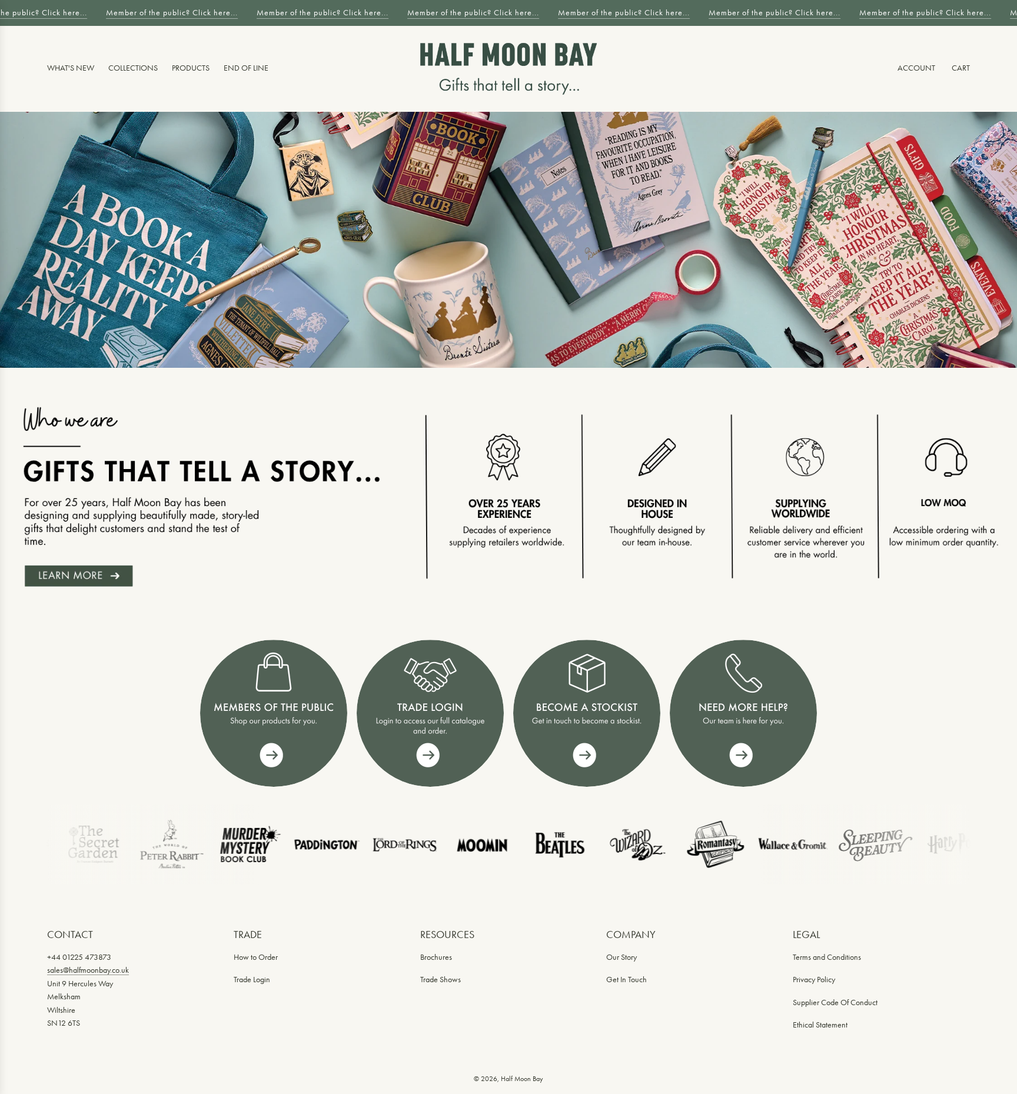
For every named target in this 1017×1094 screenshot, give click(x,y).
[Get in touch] (743, 713)
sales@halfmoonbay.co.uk (88, 970)
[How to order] (586, 713)
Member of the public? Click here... (168, 13)
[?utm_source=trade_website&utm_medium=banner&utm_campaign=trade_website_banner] (273, 713)
